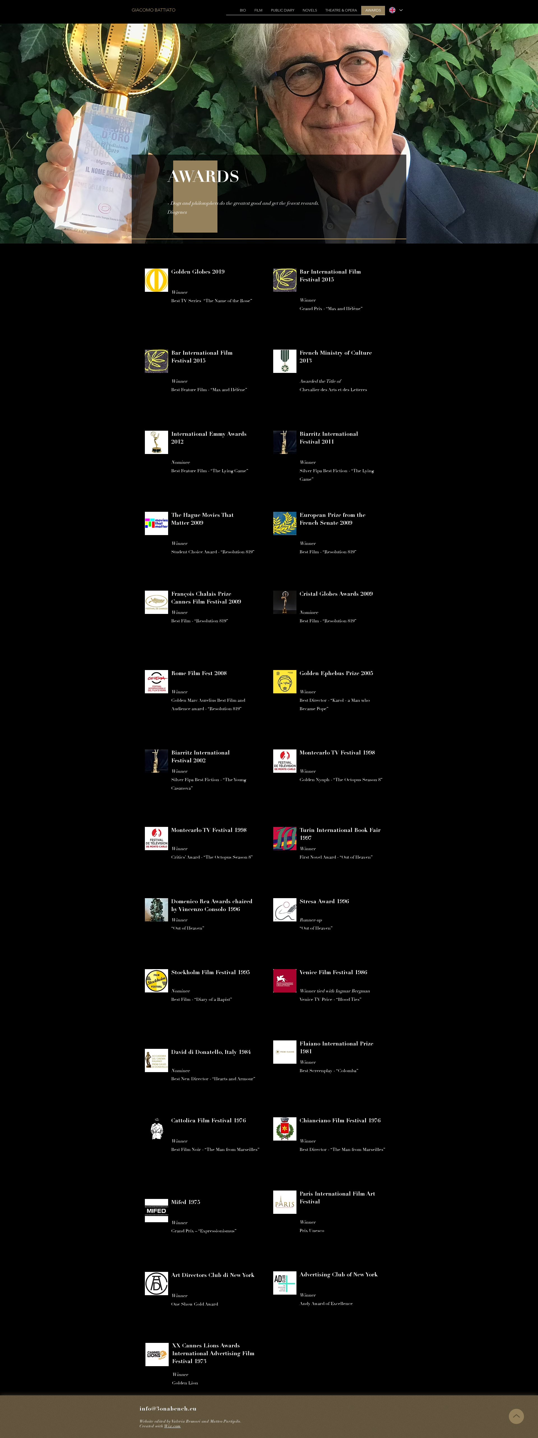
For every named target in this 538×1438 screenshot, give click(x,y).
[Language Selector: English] (395, 10)
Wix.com (172, 1426)
